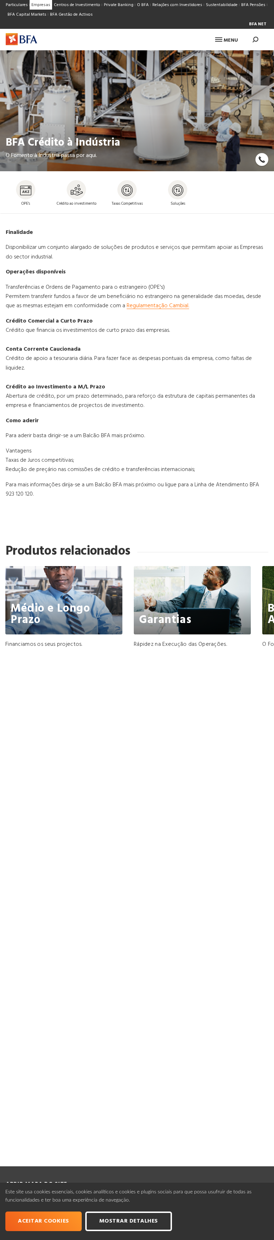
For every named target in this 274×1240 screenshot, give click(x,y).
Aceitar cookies (43, 1221)
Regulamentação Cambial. (158, 305)
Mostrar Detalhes (128, 1221)
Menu (230, 40)
